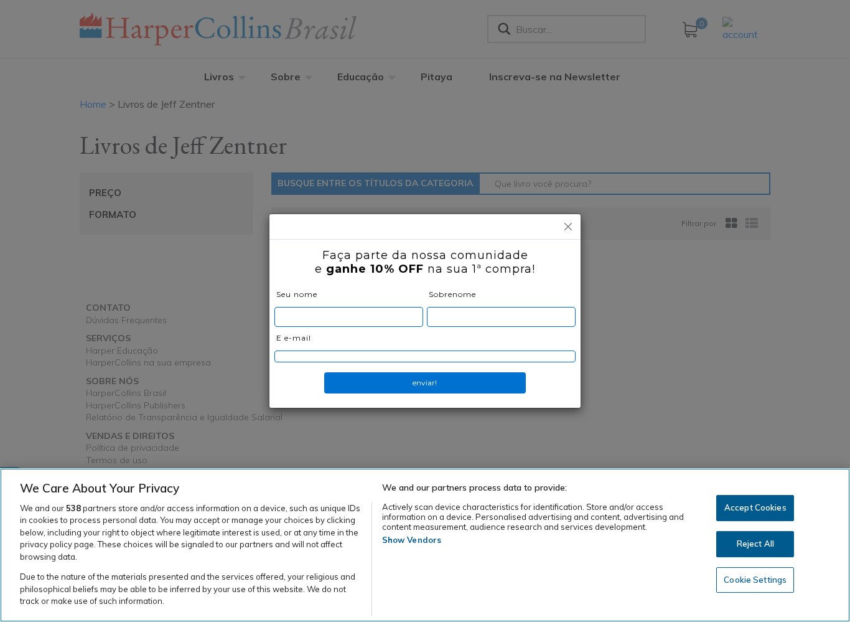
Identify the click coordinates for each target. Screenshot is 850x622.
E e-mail (293, 337)
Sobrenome (452, 294)
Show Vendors (412, 540)
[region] (425, 545)
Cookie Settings (755, 580)
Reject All (755, 544)
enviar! (425, 382)
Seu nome (296, 294)
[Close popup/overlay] (568, 226)
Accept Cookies (755, 508)
